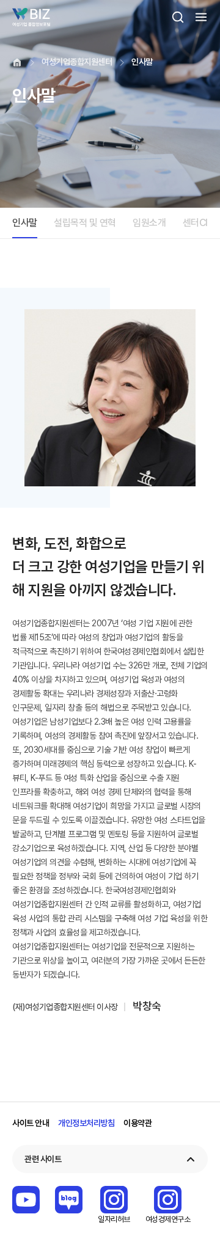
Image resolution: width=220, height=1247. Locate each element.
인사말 (24, 223)
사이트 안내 (30, 1123)
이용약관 (137, 1123)
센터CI (195, 223)
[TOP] (192, 1231)
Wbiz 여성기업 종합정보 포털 (31, 17)
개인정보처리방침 (86, 1123)
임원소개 (149, 223)
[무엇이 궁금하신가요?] (192, 1196)
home (17, 62)
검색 (178, 17)
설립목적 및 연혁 (85, 223)
